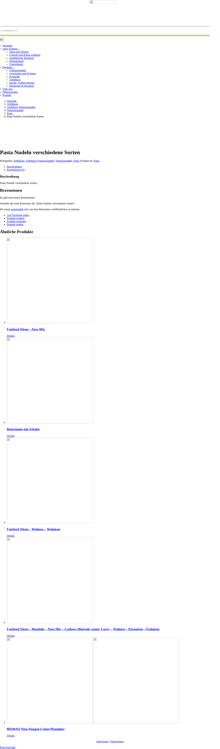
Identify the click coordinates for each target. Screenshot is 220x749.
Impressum (102, 741)
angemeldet (17, 209)
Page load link (7, 747)
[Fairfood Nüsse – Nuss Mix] (113, 281)
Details (10, 335)
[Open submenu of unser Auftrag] (18, 49)
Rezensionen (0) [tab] (16, 169)
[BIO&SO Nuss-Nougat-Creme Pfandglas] (113, 680)
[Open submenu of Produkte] (13, 68)
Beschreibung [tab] (14, 166)
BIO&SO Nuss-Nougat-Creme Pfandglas (35, 729)
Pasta (76, 160)
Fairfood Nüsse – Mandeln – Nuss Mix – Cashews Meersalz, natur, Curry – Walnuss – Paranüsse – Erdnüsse (83, 629)
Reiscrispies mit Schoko (23, 429)
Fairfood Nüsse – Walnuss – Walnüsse (33, 529)
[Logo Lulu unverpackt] (103, 2)
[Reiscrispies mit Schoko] (113, 380)
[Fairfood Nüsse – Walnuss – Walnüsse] (113, 481)
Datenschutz (117, 741)
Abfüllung (18, 160)
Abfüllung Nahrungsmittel (40, 160)
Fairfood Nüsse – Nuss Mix (26, 329)
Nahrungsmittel (64, 160)
